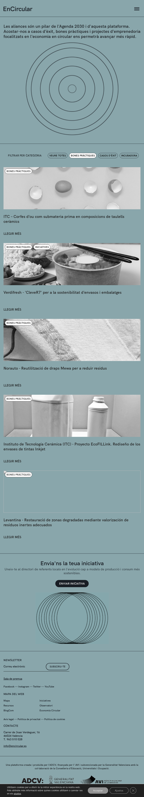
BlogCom (9, 710)
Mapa (7, 700)
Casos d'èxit (108, 155)
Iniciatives (45, 700)
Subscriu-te (58, 666)
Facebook (9, 686)
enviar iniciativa (72, 583)
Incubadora (129, 155)
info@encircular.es (15, 746)
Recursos (9, 705)
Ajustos (119, 790)
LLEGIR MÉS (12, 233)
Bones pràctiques (83, 155)
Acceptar (98, 790)
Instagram (23, 686)
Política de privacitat (29, 719)
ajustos (17, 793)
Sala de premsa (13, 679)
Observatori (46, 705)
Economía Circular (50, 710)
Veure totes (57, 155)
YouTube (49, 686)
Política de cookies (54, 719)
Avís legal (9, 719)
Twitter (37, 686)
